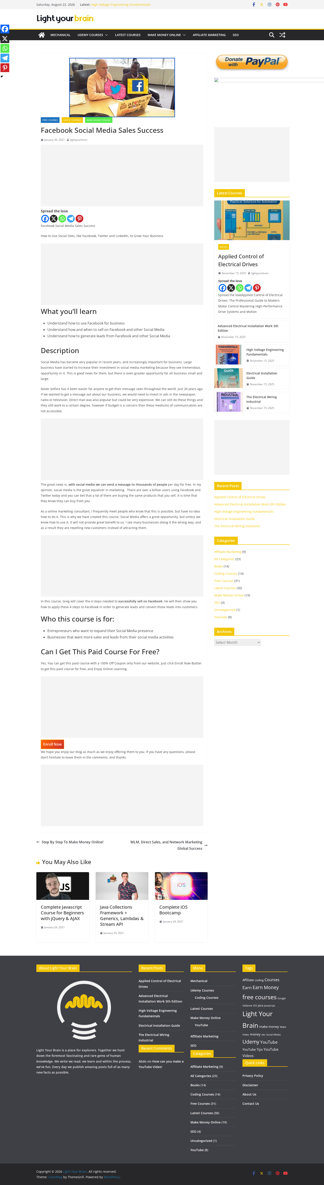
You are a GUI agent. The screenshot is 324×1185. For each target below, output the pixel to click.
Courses (271, 979)
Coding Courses (225, 573)
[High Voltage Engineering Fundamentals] (228, 355)
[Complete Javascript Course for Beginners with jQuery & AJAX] (62, 875)
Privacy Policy (252, 1076)
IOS (255, 1005)
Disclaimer (250, 1085)
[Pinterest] (79, 218)
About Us (249, 1094)
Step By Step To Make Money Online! (72, 842)
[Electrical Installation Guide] (228, 378)
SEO (236, 35)
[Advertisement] (122, 175)
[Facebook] (45, 218)
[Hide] (2, 76)
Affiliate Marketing (209, 35)
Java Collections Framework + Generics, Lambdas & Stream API (122, 915)
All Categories (224, 559)
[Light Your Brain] (41, 35)
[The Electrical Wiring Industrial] (228, 402)
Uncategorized (225, 610)
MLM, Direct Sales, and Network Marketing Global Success (166, 845)
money (255, 1034)
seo (263, 1034)
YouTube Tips (252, 1049)
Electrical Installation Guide (261, 375)
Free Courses (50, 120)
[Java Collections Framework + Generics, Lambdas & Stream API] (122, 875)
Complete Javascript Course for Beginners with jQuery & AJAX (62, 912)
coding (259, 980)
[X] (54, 218)
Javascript (269, 1005)
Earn (247, 987)
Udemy (250, 1041)
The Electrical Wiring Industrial (261, 399)
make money (269, 1026)
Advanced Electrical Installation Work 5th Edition (248, 328)
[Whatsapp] (62, 218)
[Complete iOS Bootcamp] (181, 875)
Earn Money (266, 987)
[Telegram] (71, 218)
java (260, 1005)
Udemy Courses (90, 35)
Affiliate (248, 980)
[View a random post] (282, 35)
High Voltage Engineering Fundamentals (121, 4)
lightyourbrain (78, 140)
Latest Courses (128, 35)
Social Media (273, 1034)
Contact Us (250, 1103)
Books (223, 246)
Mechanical (60, 35)
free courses (259, 997)
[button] (105, 35)
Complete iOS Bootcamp (173, 910)
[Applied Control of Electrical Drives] (252, 220)
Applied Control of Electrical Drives (241, 260)
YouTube (220, 617)
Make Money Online (164, 35)
